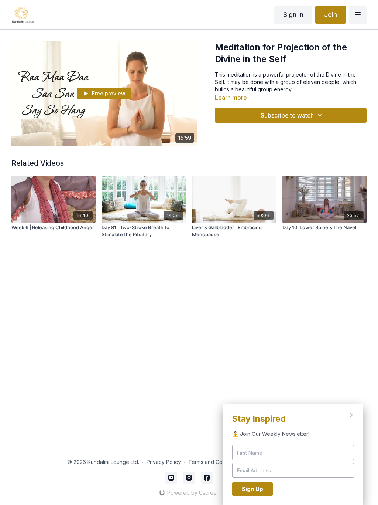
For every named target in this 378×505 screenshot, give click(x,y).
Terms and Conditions (214, 462)
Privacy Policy (164, 462)
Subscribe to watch (287, 115)
